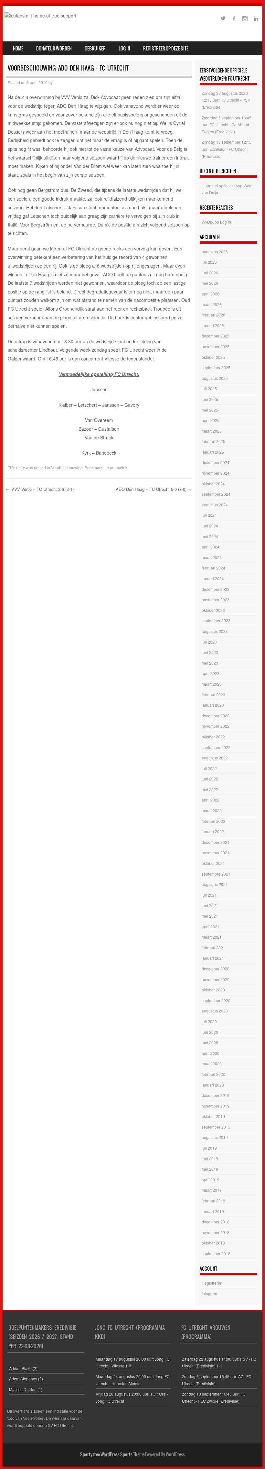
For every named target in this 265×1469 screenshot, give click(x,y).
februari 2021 (213, 947)
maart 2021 (212, 937)
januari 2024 (213, 578)
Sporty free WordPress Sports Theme (112, 1454)
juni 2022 (210, 778)
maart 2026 (212, 304)
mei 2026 (210, 283)
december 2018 (215, 1221)
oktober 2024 (213, 483)
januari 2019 (213, 1211)
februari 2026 (213, 314)
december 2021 (215, 842)
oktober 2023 (213, 610)
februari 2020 (213, 1074)
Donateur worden (54, 48)
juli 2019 (209, 1148)
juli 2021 (209, 895)
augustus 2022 (215, 757)
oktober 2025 (213, 357)
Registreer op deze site (165, 48)
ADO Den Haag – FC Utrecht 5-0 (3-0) (154, 489)
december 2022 (215, 715)
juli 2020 (209, 1021)
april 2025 (210, 420)
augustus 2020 (215, 1010)
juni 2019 (210, 1158)
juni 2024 (210, 525)
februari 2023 (213, 694)
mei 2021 (210, 916)
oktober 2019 (213, 1116)
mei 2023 (210, 663)
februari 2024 (213, 567)
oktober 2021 (213, 863)
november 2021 (215, 852)
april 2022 (210, 799)
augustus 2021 (215, 884)
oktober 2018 (213, 1242)
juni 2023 (210, 652)
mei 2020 (210, 1042)
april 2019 (210, 1179)
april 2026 (210, 293)
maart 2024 (212, 557)
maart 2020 (212, 1063)
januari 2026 (213, 325)
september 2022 (216, 747)
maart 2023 (212, 684)
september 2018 (216, 1253)
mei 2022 (210, 789)
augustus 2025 (215, 378)
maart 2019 (212, 1190)
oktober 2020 (213, 989)
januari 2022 (213, 831)
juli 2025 (209, 388)
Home (18, 48)
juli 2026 (209, 262)
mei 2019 (210, 1169)
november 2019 (215, 1106)
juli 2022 (209, 768)
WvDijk (208, 222)
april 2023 (210, 673)
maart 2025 (212, 431)
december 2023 (215, 589)
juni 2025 (210, 399)
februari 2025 (213, 441)
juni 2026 (210, 272)
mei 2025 (210, 410)
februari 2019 (213, 1200)
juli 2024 (209, 515)
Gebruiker (95, 48)
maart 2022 (212, 810)
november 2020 (215, 979)
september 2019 (216, 1127)
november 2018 (215, 1232)
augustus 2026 (215, 251)
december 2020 (215, 968)
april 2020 (210, 1053)
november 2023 (215, 599)
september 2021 (216, 874)
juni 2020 (210, 1032)
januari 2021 (213, 958)
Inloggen (209, 1293)
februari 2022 (213, 821)
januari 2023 (213, 705)
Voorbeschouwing (67, 467)
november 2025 (215, 346)
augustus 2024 (215, 504)
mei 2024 (210, 536)
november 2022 (215, 726)
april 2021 (210, 926)
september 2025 (216, 367)
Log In (124, 48)
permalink (118, 467)
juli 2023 (209, 642)
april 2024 (210, 546)
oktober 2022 (213, 736)
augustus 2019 (215, 1137)
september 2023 (216, 620)
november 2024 (215, 473)
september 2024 (216, 494)
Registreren (212, 1283)
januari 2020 (213, 1085)
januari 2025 (213, 452)
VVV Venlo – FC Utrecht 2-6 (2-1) (40, 489)
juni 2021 (210, 905)
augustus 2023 (215, 631)
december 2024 (215, 462)
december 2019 (215, 1095)
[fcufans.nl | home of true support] (40, 15)
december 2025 (215, 335)
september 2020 (216, 1000)
